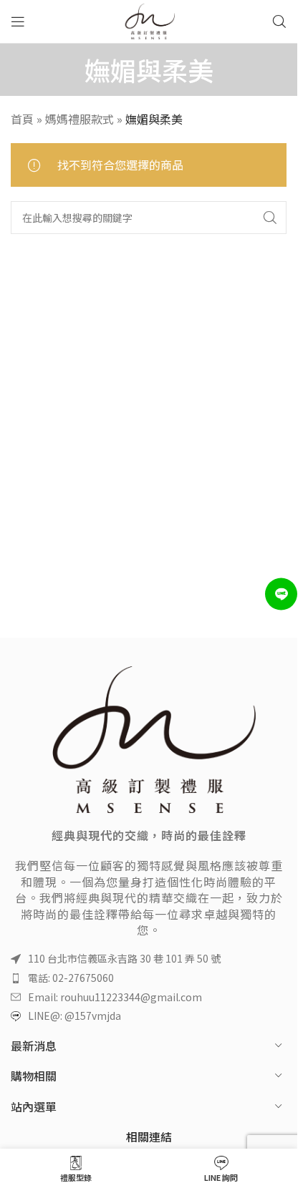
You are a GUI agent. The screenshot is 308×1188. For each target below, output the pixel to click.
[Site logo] (148, 19)
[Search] (279, 21)
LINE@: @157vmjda (74, 1015)
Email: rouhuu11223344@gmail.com (115, 997)
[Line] (281, 594)
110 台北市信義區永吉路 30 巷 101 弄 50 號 (124, 958)
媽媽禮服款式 (79, 118)
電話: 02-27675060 (71, 977)
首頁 (22, 118)
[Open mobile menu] (18, 21)
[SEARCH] (270, 217)
